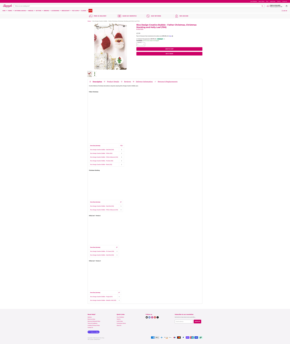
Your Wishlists (253, 1)
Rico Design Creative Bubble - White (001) (101, 153)
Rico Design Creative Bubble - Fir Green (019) (102, 251)
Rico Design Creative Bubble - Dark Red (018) (102, 149)
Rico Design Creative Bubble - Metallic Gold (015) (103, 300)
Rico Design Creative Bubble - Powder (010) (101, 161)
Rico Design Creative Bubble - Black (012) (101, 164)
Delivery (90, 317)
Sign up (197, 321)
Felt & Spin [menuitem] (75, 10)
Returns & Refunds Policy (94, 321)
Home (89, 21)
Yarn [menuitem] (3, 10)
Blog (267, 1)
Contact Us (284, 1)
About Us (119, 325)
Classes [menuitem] (83, 10)
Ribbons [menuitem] (46, 10)
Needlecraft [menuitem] (66, 10)
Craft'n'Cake (272, 1)
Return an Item (91, 319)
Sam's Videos (261, 1)
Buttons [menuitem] (38, 10)
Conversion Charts (121, 323)
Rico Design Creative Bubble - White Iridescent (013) (104, 157)
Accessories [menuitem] (55, 10)
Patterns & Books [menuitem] (20, 10)
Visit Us (278, 1)
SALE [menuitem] (90, 10)
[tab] (96, 81)
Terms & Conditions (92, 323)
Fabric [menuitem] (10, 10)
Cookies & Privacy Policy (94, 325)
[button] (139, 29)
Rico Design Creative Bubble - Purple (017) (101, 296)
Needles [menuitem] (30, 10)
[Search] (262, 6)
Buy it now (169, 53)
